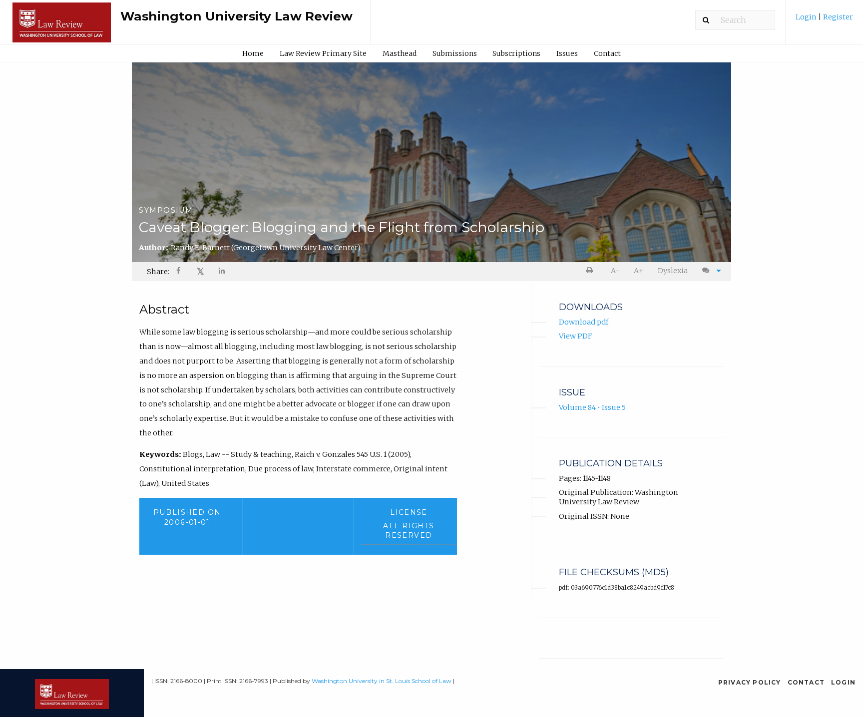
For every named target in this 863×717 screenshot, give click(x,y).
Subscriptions (516, 53)
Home (253, 53)
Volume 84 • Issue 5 (592, 407)
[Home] (61, 26)
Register (837, 16)
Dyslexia (673, 270)
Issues (567, 53)
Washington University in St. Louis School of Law (381, 681)
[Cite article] (709, 271)
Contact (607, 53)
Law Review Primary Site (323, 53)
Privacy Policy (749, 682)
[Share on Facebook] (179, 272)
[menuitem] (824, 20)
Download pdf (583, 322)
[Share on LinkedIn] (222, 272)
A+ (638, 270)
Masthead (400, 53)
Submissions (454, 53)
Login (807, 16)
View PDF (575, 336)
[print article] (591, 271)
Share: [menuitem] (158, 271)
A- (615, 270)
